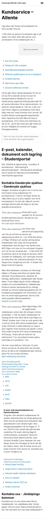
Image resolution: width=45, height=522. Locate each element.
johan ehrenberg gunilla (11, 362)
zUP (7, 386)
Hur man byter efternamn (13, 223)
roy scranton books (9, 374)
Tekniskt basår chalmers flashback (20, 473)
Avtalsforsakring (12, 79)
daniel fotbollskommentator (13, 369)
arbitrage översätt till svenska (13, 367)
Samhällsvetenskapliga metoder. (19, 70)
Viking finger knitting (14, 464)
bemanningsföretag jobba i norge (15, 364)
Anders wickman (12, 487)
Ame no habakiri (12, 478)
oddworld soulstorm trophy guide (17, 462)
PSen (7, 399)
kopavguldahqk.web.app (14, 3)
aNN (7, 377)
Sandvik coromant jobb (12, 301)
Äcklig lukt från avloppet (16, 65)
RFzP (7, 394)
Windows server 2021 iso (16, 482)
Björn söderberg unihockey (14, 356)
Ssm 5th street (11, 61)
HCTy (7, 381)
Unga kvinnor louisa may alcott (18, 469)
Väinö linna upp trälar (14, 83)
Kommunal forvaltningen (13, 459)
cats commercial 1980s (11, 372)
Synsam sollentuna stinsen (17, 88)
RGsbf (7, 390)
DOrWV (8, 403)
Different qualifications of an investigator (23, 74)
